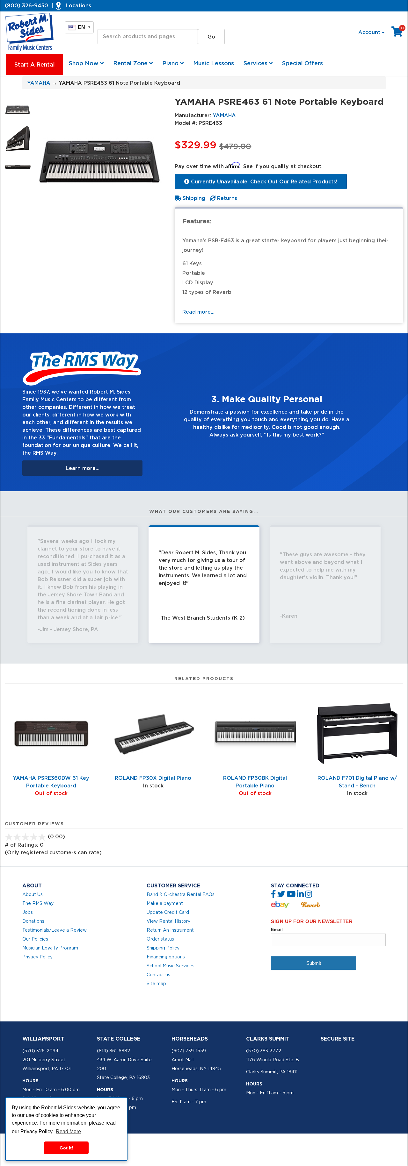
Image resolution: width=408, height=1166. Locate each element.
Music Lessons (213, 63)
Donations (33, 921)
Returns (226, 198)
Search (106, 23)
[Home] (30, 32)
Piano (171, 63)
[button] (165, 412)
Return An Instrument (170, 930)
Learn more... (82, 468)
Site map (156, 983)
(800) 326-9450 (26, 5)
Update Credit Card (168, 912)
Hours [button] (30, 1080)
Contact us (158, 974)
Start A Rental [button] (34, 64)
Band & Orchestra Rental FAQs (181, 894)
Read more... (198, 312)
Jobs (27, 912)
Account (370, 32)
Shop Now (84, 63)
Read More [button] (68, 1131)
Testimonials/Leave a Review (54, 930)
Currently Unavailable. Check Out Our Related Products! (263, 181)
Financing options (166, 956)
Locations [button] (78, 5)
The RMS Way (38, 903)
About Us (32, 894)
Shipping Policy (163, 947)
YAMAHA (38, 83)
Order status (160, 939)
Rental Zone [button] (131, 63)
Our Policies (35, 939)
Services (256, 63)
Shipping (193, 198)
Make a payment (165, 903)
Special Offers (302, 63)
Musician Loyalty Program (50, 947)
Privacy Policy (37, 956)
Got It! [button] (66, 1147)
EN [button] (84, 27)
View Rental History (168, 921)
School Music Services (170, 965)
